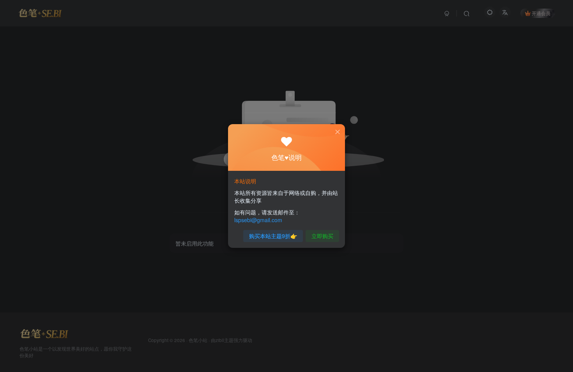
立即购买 (322, 236)
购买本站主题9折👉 (273, 236)
